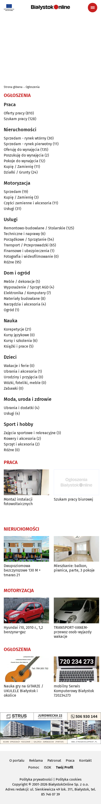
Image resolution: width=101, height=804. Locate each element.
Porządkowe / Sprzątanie (25, 239)
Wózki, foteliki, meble (22, 382)
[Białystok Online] (50, 7)
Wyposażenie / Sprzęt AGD (26, 287)
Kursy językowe (16, 335)
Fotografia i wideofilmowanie (28, 256)
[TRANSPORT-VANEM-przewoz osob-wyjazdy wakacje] (76, 610)
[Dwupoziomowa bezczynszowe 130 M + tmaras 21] (26, 549)
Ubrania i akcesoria (20, 371)
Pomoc (33, 767)
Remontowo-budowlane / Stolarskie (34, 228)
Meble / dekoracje (19, 281)
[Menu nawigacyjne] (92, 7)
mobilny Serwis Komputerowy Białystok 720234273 (74, 690)
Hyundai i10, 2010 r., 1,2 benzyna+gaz (23, 629)
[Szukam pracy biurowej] (76, 482)
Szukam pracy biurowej (73, 499)
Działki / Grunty (17, 172)
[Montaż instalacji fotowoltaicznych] (26, 482)
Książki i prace (16, 346)
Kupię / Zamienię (18, 166)
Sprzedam (12, 191)
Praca (70, 760)
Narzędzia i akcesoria (22, 304)
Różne (9, 262)
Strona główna (13, 87)
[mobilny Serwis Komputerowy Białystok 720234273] (76, 669)
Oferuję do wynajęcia (21, 149)
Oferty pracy (14, 113)
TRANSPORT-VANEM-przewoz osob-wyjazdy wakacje (73, 632)
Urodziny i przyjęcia (21, 377)
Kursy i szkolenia (18, 340)
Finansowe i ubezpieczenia (26, 251)
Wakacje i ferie (16, 365)
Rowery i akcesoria (20, 438)
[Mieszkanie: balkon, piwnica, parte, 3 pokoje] (76, 549)
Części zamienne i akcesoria (27, 203)
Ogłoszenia (33, 87)
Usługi (9, 208)
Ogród (9, 310)
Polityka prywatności (35, 779)
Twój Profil (64, 767)
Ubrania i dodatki (19, 408)
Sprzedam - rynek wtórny (25, 138)
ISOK (47, 767)
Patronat (54, 760)
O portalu (16, 760)
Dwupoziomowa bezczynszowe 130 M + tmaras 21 (22, 570)
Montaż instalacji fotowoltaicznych (18, 501)
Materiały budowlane (22, 298)
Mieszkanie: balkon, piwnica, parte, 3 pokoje (74, 568)
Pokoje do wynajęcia (21, 161)
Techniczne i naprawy (22, 234)
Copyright (19, 784)
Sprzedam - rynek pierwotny (28, 144)
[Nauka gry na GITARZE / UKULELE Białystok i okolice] (26, 669)
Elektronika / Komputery (25, 293)
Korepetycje (14, 329)
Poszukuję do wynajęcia (24, 155)
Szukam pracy (15, 119)
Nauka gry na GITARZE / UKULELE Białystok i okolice (23, 690)
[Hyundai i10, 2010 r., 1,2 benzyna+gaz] (26, 610)
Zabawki (11, 388)
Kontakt (85, 760)
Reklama (36, 760)
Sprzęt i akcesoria (19, 444)
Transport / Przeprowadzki (26, 245)
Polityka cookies (69, 779)
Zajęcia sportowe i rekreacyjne (30, 433)
